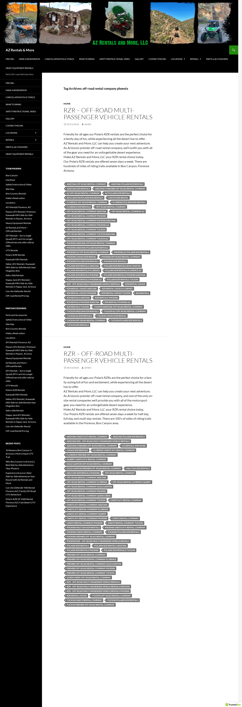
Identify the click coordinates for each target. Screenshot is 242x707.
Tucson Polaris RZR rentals (126, 320)
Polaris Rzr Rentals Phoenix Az (84, 279)
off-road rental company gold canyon (89, 486)
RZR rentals (142, 293)
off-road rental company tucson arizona (91, 234)
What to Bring (87, 59)
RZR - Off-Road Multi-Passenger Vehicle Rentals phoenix (98, 591)
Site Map (10, 189)
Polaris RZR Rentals (15, 254)
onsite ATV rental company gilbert (86, 514)
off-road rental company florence (87, 482)
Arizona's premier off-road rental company (120, 188)
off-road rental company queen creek (89, 495)
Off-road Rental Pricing (17, 295)
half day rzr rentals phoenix (83, 473)
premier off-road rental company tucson (90, 573)
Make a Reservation (29, 59)
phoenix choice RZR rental (81, 257)
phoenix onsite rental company (84, 532)
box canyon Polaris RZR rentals (85, 197)
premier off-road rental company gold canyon (94, 564)
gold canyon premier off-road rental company (94, 468)
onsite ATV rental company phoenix (87, 518)
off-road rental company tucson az (88, 238)
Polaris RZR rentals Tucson (122, 279)
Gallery (139, 59)
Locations (176, 59)
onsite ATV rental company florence (87, 509)
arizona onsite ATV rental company (87, 436)
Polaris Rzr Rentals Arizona (83, 266)
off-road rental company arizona (86, 211)
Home (67, 103)
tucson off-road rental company (86, 320)
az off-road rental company (83, 193)
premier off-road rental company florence (91, 559)
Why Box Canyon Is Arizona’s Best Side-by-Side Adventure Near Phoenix (20, 465)
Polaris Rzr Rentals (78, 545)
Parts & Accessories (217, 59)
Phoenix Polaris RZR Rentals (83, 261)
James (87, 124)
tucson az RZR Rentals (79, 316)
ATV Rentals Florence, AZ (18, 207)
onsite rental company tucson (125, 523)
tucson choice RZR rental (111, 316)
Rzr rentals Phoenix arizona (83, 302)
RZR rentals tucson (78, 307)
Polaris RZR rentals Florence (83, 270)
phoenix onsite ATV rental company (125, 527)
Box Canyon (12, 175)
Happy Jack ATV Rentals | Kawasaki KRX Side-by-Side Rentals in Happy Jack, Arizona (21, 283)
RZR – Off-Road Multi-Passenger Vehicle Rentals (108, 357)
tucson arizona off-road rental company (118, 307)
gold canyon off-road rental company (89, 464)
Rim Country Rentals (16, 193)
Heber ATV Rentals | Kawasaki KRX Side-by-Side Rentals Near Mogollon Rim (21, 267)
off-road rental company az (128, 211)
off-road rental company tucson (86, 229)
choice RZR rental (118, 197)
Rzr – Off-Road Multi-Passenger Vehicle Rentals (108, 113)
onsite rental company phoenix (84, 523)
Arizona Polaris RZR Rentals (127, 184)
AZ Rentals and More (134, 445)
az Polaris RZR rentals (117, 193)
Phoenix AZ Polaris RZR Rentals (131, 252)
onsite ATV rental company (126, 500)
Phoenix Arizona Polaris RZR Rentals (87, 247)
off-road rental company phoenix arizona (91, 220)
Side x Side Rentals (15, 275)
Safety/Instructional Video (114, 59)
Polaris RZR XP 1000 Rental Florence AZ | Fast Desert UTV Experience (20, 502)
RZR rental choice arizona (82, 288)
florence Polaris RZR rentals (129, 202)
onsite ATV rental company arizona (87, 505)
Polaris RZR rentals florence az (123, 270)
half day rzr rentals (138, 468)
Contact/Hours (157, 59)
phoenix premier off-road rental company (91, 536)
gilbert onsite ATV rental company (86, 459)
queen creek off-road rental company (89, 577)
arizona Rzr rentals (78, 188)
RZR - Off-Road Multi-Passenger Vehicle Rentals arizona (98, 586)
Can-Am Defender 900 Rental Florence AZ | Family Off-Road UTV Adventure (21, 491)
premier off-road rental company (86, 554)
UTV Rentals (12, 250)
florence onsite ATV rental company (114, 450)
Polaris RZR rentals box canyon (122, 266)
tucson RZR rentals (78, 325)
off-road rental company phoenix (86, 216)
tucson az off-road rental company (125, 311)
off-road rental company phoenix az (88, 225)
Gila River (10, 180)
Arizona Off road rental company (86, 184)
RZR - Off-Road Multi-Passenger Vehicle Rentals (93, 284)
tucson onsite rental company (84, 600)
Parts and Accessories (16, 315)
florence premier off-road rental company (91, 455)
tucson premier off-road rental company (90, 604)
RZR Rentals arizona (78, 297)
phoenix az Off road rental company (88, 252)
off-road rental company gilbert (131, 482)
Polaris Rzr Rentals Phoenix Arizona (124, 275)
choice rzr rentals (77, 450)
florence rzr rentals (79, 207)
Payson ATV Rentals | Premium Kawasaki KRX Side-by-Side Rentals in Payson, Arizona (21, 215)
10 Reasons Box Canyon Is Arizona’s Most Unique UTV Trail (19, 453)
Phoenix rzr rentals (115, 261)
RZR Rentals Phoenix (106, 297)
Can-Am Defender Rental (18, 291)
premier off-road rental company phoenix (91, 568)
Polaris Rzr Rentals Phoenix (83, 275)
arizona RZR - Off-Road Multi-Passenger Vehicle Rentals (98, 441)
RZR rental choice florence (117, 288)
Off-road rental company (111, 207)
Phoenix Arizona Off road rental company (91, 243)
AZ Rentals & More (20, 50)
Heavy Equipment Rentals (19, 68)
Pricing (10, 59)
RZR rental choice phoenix (81, 293)
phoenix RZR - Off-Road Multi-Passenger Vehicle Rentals (98, 541)
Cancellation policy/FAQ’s (59, 59)
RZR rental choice (135, 284)
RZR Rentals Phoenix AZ (117, 302)
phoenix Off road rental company (121, 257)
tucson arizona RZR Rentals (83, 311)
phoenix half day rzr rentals (83, 527)
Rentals (194, 59)
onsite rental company (125, 518)
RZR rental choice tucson (116, 293)
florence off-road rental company (87, 202)
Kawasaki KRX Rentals (17, 259)
